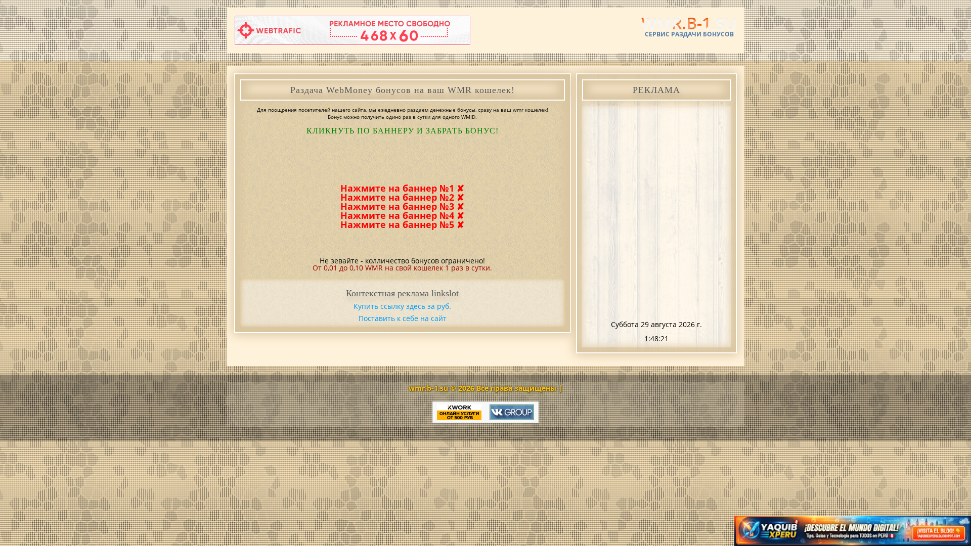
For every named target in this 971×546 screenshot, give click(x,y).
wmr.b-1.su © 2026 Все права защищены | (485, 388)
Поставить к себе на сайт (403, 318)
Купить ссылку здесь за (402, 306)
